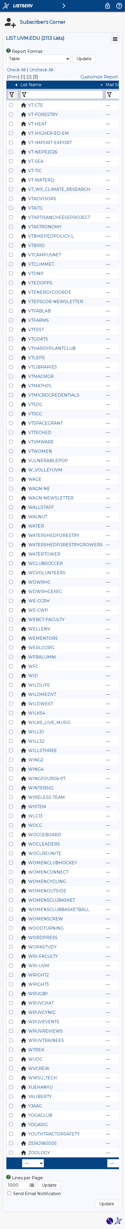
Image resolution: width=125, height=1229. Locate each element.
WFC (33, 666)
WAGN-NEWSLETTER (51, 498)
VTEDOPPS (40, 283)
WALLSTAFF (41, 507)
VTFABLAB (39, 311)
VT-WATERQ (41, 180)
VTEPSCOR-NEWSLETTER (55, 301)
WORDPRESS (43, 937)
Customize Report (99, 76)
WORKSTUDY (42, 947)
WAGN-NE (39, 488)
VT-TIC (35, 170)
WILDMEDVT (42, 694)
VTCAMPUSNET (44, 254)
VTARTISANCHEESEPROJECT (59, 217)
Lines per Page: (28, 1177)
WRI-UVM (38, 965)
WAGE (35, 479)
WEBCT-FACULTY (46, 619)
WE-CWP (38, 610)
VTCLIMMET (41, 264)
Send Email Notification (37, 1193)
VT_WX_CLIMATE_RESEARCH (59, 189)
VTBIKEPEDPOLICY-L (51, 236)
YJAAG (35, 1106)
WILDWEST (40, 703)
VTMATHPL (40, 385)
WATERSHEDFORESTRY (53, 535)
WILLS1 (36, 731)
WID (33, 675)
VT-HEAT (37, 124)
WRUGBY (38, 993)
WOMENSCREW (45, 919)
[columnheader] (12, 85)
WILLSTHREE (42, 750)
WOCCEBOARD (44, 834)
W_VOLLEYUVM (45, 470)
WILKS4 (36, 713)
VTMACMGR (41, 376)
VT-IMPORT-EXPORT (50, 142)
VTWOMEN (40, 451)
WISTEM (37, 806)
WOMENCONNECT (48, 872)
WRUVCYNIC (42, 1012)
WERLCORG (41, 647)
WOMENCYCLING (47, 881)
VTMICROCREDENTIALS (53, 395)
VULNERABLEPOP (48, 460)
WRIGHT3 (38, 984)
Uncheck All (41, 69)
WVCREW (38, 1068)
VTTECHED (39, 432)
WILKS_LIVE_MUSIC (49, 722)
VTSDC (35, 404)
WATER (36, 526)
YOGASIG (38, 1124)
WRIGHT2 (38, 975)
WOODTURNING (46, 928)
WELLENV (39, 629)
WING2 (35, 760)
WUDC (35, 1059)
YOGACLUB (40, 1115)
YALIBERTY (40, 1096)
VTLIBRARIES (42, 367)
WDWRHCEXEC (45, 591)
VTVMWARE (41, 442)
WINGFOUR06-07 (47, 778)
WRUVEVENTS (43, 1021)
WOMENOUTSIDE (47, 890)
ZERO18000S (42, 1143)
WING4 (36, 769)
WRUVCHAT (41, 1003)
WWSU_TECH (42, 1078)
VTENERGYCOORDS (49, 292)
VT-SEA (35, 161)
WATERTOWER (44, 554)
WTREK (36, 1049)
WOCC (35, 825)
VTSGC (35, 413)
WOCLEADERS (44, 844)
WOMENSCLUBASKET (51, 900)
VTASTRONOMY (45, 226)
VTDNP (36, 273)
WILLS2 (36, 741)
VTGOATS (38, 339)
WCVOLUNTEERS (46, 572)
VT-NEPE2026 (42, 152)
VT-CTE (35, 105)
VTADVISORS (42, 198)
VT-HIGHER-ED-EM (48, 133)
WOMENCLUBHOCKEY (52, 862)
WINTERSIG (40, 788)
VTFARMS (38, 320)
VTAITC (35, 208)
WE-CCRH (39, 601)
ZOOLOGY (39, 1152)
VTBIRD (36, 245)
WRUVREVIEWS (45, 1031)
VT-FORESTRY (43, 114)
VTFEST (36, 329)
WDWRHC (39, 582)
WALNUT (37, 516)
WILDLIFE (39, 685)
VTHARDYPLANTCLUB (52, 348)
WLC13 (35, 816)
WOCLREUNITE (44, 853)
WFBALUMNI (42, 657)
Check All (16, 69)
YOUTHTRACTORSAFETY (54, 1134)
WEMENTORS (43, 638)
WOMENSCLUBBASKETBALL (59, 909)
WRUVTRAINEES (46, 1040)
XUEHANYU (40, 1087)
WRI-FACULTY (43, 956)
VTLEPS (36, 357)
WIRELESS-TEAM (46, 797)
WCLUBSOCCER (45, 563)
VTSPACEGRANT (45, 423)
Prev (13, 76)
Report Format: (27, 51)
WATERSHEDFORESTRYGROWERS (65, 544)
